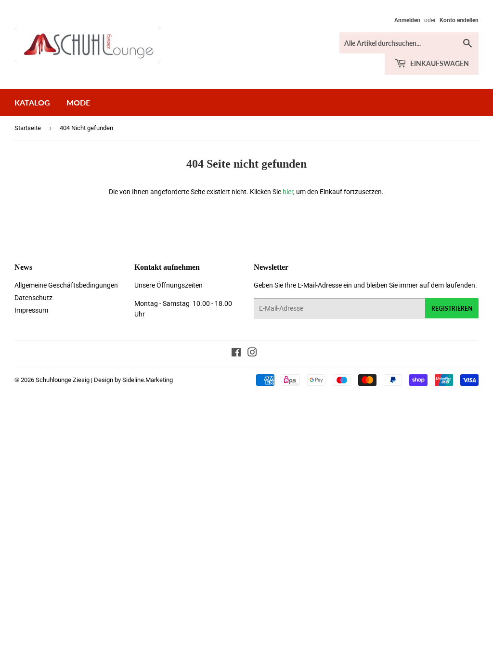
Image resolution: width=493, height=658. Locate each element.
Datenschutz (33, 298)
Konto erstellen (459, 20)
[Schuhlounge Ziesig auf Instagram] (252, 353)
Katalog (32, 102)
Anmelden (407, 20)
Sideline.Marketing (147, 379)
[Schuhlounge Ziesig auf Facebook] (236, 353)
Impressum (31, 310)
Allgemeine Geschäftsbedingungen (66, 285)
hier (288, 192)
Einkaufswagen (439, 63)
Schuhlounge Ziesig (63, 379)
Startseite (27, 128)
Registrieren (451, 308)
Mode (78, 102)
